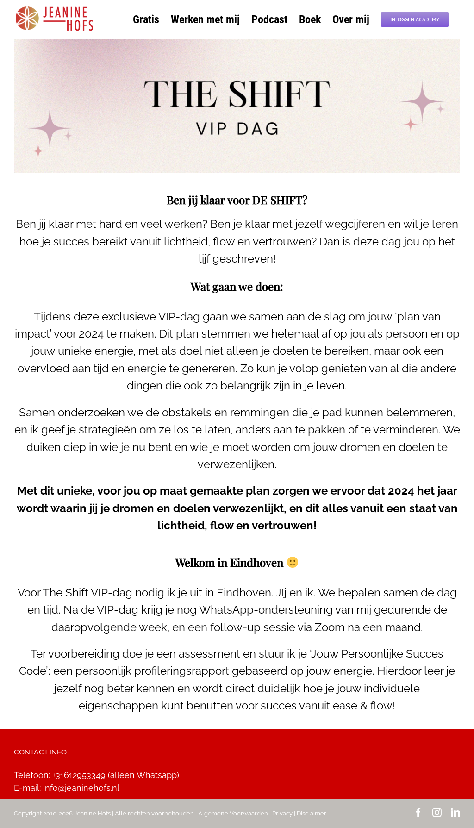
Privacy (282, 813)
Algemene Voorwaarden (233, 813)
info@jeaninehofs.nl (81, 788)
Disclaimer (311, 813)
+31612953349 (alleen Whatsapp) (115, 775)
